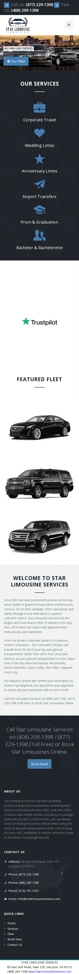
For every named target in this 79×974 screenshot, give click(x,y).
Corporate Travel (39, 120)
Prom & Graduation (39, 222)
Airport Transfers (39, 196)
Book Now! (39, 764)
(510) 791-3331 (29, 891)
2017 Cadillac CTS (40, 431)
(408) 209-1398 (24, 10)
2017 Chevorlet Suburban (39, 486)
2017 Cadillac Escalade (39, 542)
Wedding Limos (39, 145)
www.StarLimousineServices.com (50, 971)
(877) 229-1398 (39, 4)
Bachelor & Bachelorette (39, 247)
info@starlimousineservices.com (39, 899)
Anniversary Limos (39, 171)
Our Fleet (18, 61)
